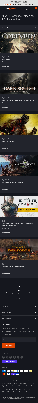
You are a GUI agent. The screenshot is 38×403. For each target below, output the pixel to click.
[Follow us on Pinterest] (14, 357)
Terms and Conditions (19, 386)
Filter (6, 27)
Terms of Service (18, 392)
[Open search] (27, 9)
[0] (34, 9)
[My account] (30, 9)
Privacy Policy (30, 386)
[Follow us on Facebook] (3, 357)
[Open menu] (3, 9)
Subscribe (8, 346)
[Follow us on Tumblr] (21, 357)
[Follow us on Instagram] (10, 357)
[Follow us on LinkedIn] (18, 357)
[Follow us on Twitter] (7, 357)
